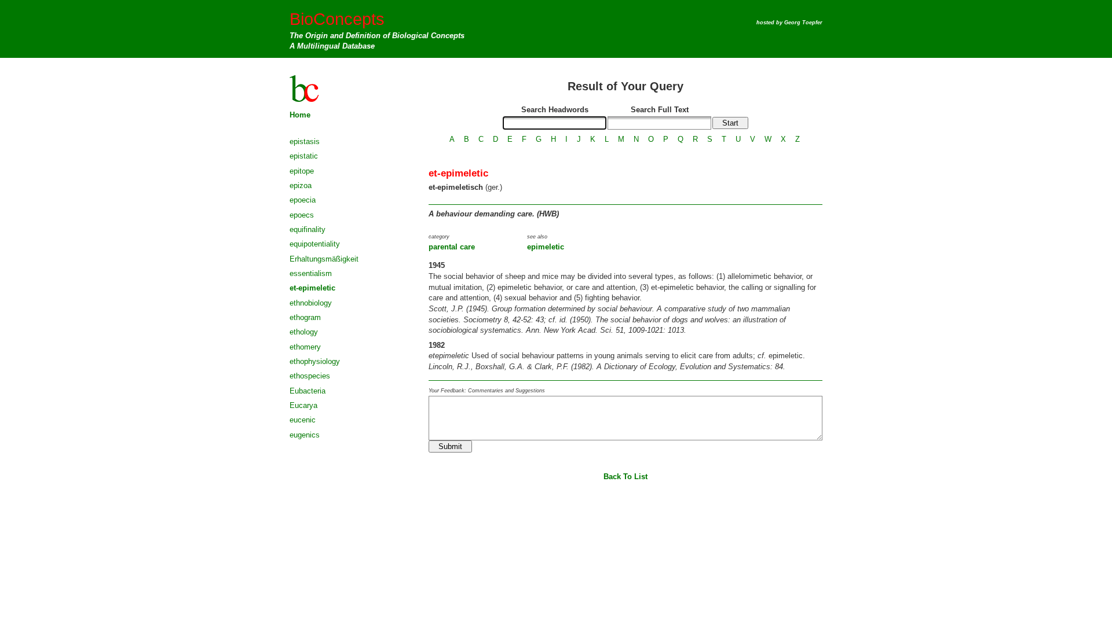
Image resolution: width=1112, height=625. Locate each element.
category (439, 237)
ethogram (305, 317)
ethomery (305, 347)
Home (300, 115)
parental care (452, 246)
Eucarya (303, 405)
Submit (450, 446)
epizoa (301, 185)
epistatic (304, 156)
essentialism (311, 273)
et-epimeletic (312, 288)
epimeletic (545, 246)
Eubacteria (307, 391)
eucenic (303, 420)
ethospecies (310, 376)
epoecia (303, 200)
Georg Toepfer (803, 22)
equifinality (307, 229)
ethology (304, 332)
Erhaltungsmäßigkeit (324, 259)
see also (537, 237)
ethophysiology (315, 361)
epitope (302, 171)
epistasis (305, 141)
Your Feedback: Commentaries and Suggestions (487, 391)
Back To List (625, 476)
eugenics (305, 435)
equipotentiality (315, 244)
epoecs (302, 215)
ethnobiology (311, 303)
